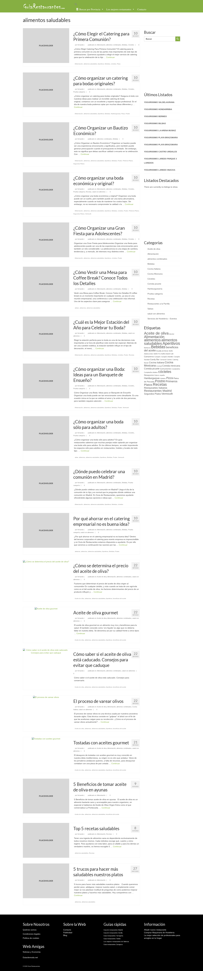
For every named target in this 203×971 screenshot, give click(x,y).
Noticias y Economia (31, 952)
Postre (128, 113)
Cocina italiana (156, 362)
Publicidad (67, 932)
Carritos (169, 359)
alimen (77, 308)
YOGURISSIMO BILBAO (155, 123)
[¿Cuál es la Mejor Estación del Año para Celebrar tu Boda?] (46, 334)
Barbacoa (147, 348)
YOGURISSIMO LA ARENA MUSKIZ (160, 130)
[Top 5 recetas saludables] (46, 840)
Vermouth (88, 214)
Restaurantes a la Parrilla (158, 304)
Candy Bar (154, 359)
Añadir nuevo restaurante (155, 930)
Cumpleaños (176, 369)
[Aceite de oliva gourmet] (46, 608)
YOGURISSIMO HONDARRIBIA (158, 109)
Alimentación (101, 45)
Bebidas (124, 45)
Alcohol (171, 334)
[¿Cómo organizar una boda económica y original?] (46, 189)
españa (162, 375)
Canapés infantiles (167, 357)
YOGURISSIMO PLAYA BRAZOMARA (161, 137)
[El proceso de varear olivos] (46, 697)
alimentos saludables (90, 64)
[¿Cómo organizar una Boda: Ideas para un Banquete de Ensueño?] (46, 381)
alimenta (77, 551)
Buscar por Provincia (89, 9)
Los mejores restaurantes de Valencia (116, 941)
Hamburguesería (154, 289)
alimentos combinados (113, 45)
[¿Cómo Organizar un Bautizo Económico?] (46, 139)
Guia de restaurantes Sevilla (113, 933)
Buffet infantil (165, 354)
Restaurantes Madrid (158, 390)
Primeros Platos (128, 160)
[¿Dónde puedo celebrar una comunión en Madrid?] (46, 483)
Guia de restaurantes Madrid (113, 930)
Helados (163, 378)
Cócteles (131, 45)
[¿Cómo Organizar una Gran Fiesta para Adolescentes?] (46, 240)
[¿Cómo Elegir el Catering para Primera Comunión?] (46, 45)
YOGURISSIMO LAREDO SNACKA (159, 170)
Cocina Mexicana (155, 274)
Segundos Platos (78, 164)
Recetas (88, 192)
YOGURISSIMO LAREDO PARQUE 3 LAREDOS (160, 161)
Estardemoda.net (30, 957)
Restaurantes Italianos (155, 387)
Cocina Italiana (153, 269)
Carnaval (163, 359)
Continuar (110, 57)
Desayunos (149, 375)
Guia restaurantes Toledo (112, 938)
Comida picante (154, 284)
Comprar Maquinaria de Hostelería (159, 932)
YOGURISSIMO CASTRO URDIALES (160, 152)
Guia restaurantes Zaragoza (113, 944)
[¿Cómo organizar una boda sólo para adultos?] (46, 433)
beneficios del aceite (119, 598)
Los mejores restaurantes (118, 9)
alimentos (87, 160)
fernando (81, 45)
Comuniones (165, 369)
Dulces (156, 375)
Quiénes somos (29, 930)
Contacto (141, 9)
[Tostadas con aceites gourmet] (46, 738)
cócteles (113, 64)
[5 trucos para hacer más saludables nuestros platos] (46, 881)
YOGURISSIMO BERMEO (155, 116)
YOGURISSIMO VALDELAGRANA (159, 102)
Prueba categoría (79, 92)
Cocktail (159, 366)
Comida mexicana (171, 366)
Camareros (149, 357)
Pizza (118, 64)
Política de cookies (31, 938)
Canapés (157, 357)
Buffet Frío (157, 354)
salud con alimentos (99, 192)
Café (171, 354)
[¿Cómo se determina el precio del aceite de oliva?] (46, 561)
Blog (65, 935)
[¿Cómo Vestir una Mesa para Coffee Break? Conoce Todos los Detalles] (46, 284)
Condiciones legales (31, 934)
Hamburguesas (116, 113)
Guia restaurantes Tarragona (113, 936)
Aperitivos (101, 64)
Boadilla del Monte (162, 351)
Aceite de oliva (102, 577)
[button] (128, 5)
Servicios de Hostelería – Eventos (162, 319)
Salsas (150, 309)
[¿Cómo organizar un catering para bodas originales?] (46, 90)
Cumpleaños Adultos (151, 372)
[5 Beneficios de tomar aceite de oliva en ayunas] (46, 796)
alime (76, 457)
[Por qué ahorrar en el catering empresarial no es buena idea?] (46, 530)
